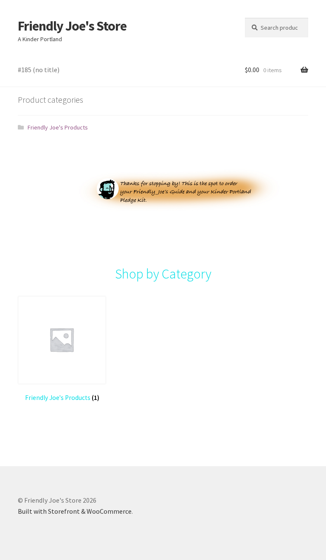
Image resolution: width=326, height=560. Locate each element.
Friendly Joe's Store (72, 25)
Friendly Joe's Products (58, 127)
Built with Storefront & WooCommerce (75, 511)
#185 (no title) (38, 69)
